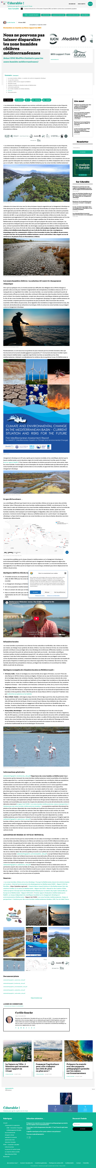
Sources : (10, 90)
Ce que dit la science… (13, 80)
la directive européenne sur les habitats (19, 694)
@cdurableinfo (9, 1088)
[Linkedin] (18, 1027)
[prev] (88, 9)
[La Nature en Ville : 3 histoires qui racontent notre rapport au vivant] (17, 1051)
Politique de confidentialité (53, 595)
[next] (90, 9)
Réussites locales (12, 83)
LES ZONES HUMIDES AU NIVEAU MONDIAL (19, 88)
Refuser (47, 592)
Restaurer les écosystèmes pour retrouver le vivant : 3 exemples (82, 123)
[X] (29, 1027)
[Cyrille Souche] (5, 22)
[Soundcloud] (23, 1027)
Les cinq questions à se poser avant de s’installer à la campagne (83, 214)
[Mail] (21, 1027)
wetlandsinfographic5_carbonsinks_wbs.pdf (14, 993)
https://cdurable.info (20, 1016)
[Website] (31, 1027)
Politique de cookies (40, 595)
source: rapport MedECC (11, 462)
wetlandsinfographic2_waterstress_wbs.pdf (16, 819)
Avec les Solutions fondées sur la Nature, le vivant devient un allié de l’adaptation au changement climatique (82, 115)
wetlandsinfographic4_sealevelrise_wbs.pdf (17, 865)
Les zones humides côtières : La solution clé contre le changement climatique (27, 78)
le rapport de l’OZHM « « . (36, 805)
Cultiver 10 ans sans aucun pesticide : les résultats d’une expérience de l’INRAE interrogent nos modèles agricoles (52, 8)
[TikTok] (26, 1027)
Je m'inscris (82, 1129)
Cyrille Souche (11, 22)
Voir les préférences (59, 592)
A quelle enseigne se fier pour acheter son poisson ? (43, 1131)
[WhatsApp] (34, 1027)
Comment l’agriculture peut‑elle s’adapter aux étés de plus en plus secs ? (47, 1067)
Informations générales (13, 87)
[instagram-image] (6, 1099)
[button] (65, 573)
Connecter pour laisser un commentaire (13, 1006)
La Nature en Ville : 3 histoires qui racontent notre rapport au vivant (16, 1067)
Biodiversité (55, 59)
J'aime (55, 1105)
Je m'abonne (82, 152)
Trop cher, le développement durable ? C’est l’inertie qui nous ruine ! (47, 1128)
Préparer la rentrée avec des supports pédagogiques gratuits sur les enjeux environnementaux (82, 107)
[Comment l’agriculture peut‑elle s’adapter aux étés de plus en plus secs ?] (48, 1051)
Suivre (93, 1089)
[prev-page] (27, 1138)
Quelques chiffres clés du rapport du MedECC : (19, 81)
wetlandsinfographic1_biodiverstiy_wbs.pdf (16, 776)
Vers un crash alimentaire (35, 1134)
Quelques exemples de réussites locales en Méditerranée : (22, 85)
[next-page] (30, 1138)
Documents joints (12, 92)
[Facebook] (15, 1027)
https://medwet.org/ (36, 998)
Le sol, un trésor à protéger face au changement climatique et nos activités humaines (82, 131)
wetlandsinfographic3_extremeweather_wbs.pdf (32, 854)
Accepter (35, 592)
